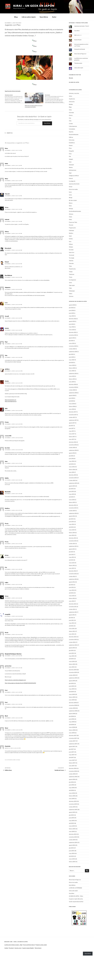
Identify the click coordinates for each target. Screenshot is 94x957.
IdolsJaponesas (72, 170)
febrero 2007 (72, 763)
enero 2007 (72, 765)
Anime (70, 96)
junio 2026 (71, 310)
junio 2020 (71, 357)
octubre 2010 (72, 642)
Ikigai (70, 173)
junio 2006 (71, 784)
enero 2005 (72, 831)
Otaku (70, 219)
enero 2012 (71, 601)
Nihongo (71, 208)
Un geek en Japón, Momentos (76, 898)
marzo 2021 (72, 343)
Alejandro (7, 287)
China (70, 109)
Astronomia (71, 101)
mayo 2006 (72, 787)
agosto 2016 (72, 453)
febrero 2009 (72, 697)
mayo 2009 (72, 689)
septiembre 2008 (73, 710)
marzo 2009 (72, 694)
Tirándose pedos (78, 63)
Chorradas (71, 112)
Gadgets (71, 159)
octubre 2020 (72, 348)
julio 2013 (71, 551)
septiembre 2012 (73, 579)
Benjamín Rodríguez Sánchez (13, 654)
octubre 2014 (72, 510)
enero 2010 (71, 667)
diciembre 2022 (72, 318)
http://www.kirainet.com (10, 399)
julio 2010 (71, 650)
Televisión (71, 263)
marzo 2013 (72, 562)
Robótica (10, 132)
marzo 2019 (72, 376)
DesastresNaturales (73, 134)
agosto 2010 (72, 647)
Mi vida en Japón (73, 200)
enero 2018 (71, 409)
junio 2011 (71, 620)
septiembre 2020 (73, 351)
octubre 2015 (72, 480)
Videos (70, 293)
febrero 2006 (72, 795)
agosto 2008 (72, 713)
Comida (71, 123)
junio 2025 (71, 313)
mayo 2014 (71, 524)
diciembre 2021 (72, 332)
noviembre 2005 (73, 804)
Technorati (71, 255)
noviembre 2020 (73, 346)
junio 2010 (71, 653)
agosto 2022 (72, 321)
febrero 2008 (72, 730)
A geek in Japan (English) (28, 948)
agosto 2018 (72, 395)
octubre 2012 (72, 576)
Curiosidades (72, 129)
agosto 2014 (72, 516)
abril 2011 (71, 625)
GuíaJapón (71, 164)
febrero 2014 (72, 532)
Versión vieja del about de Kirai (76, 901)
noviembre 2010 (73, 639)
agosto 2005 (72, 812)
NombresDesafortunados (75, 211)
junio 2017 (71, 428)
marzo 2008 (72, 727)
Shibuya (71, 244)
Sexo (70, 241)
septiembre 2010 (73, 645)
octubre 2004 (72, 839)
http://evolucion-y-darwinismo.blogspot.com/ (15, 680)
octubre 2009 (72, 675)
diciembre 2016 (72, 442)
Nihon (70, 205)
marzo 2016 (72, 466)
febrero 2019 (72, 379)
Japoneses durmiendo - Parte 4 (81, 26)
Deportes (71, 131)
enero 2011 (71, 634)
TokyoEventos (72, 268)
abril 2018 (71, 401)
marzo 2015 (72, 499)
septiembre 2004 (73, 842)
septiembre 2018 (73, 392)
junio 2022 (71, 324)
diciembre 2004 (73, 834)
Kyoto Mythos (72, 885)
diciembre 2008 (73, 702)
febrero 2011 (72, 631)
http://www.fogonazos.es (10, 401)
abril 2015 (71, 496)
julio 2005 (71, 815)
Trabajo (70, 271)
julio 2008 (71, 716)
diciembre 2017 (72, 411)
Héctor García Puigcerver (80, 53)
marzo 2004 (72, 859)
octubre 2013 (72, 543)
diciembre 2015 (72, 475)
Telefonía (71, 260)
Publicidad (71, 230)
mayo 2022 (71, 326)
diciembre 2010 (72, 636)
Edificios (71, 137)
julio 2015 (71, 488)
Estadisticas (72, 142)
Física (70, 148)
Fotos (70, 153)
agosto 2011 (72, 614)
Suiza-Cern (71, 252)
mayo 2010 (71, 656)
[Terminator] (55, 98)
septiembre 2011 (73, 612)
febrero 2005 (72, 828)
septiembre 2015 (73, 483)
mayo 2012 (71, 590)
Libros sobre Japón (29, 17)
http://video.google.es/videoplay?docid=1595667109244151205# (20, 683)
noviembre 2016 (73, 444)
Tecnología (71, 258)
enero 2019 (71, 381)
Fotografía (71, 151)
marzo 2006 (72, 793)
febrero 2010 (72, 664)
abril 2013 (71, 560)
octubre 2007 (72, 741)
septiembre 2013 (73, 546)
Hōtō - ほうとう (78, 35)
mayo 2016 (71, 461)
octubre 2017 (72, 417)
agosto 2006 (72, 779)
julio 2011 (71, 617)
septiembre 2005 (73, 809)
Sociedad (71, 249)
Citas (70, 120)
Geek (70, 162)
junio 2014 (71, 521)
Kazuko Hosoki (77, 39)
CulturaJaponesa (73, 126)
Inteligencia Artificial (74, 175)
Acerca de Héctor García (29, 944)
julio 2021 (71, 340)
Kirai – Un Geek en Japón (33, 5)
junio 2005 (71, 817)
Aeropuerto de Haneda (79, 49)
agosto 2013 (72, 549)
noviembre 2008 (73, 705)
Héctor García (38, 948)
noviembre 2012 (73, 573)
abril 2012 (71, 593)
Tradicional (71, 274)
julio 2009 (71, 683)
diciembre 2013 (72, 538)
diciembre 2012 (72, 571)
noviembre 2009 (73, 672)
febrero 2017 (72, 436)
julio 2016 (71, 455)
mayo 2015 (71, 494)
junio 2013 (71, 554)
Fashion (71, 145)
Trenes (70, 277)
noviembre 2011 (73, 606)
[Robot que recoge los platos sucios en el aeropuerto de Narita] (34, 98)
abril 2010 (71, 658)
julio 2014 (71, 518)
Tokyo (70, 266)
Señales (71, 238)
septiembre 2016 (73, 450)
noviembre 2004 (73, 837)
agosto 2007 (72, 746)
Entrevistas (71, 140)
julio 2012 (71, 584)
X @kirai (6, 948)
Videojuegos (72, 290)
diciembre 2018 (72, 384)
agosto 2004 (72, 845)
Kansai (70, 186)
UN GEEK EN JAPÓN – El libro (76, 896)
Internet (71, 178)
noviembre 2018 (73, 387)
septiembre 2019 (73, 373)
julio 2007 (71, 749)
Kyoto (70, 192)
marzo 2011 (72, 628)
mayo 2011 (71, 623)
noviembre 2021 (73, 335)
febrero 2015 (72, 502)
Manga (70, 197)
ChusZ (7, 262)
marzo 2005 (72, 826)
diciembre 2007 (73, 735)
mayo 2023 (71, 316)
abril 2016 (71, 464)
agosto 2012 (72, 582)
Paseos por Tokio (73, 222)
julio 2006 (71, 782)
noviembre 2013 (73, 540)
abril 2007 (71, 757)
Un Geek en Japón (74, 82)
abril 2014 (71, 527)
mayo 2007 (71, 754)
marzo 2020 (72, 365)
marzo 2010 (72, 661)
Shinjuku (71, 247)
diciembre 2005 (73, 801)
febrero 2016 (72, 469)
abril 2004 (71, 856)
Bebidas (71, 104)
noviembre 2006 (73, 771)
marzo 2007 (72, 760)
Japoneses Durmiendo (74, 183)
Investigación (72, 181)
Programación (72, 227)
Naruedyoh (8, 248)
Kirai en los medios (73, 189)
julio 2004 (71, 848)
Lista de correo (17, 948)
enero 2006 (72, 798)
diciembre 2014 (72, 505)
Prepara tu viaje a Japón (41, 944)
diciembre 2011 (72, 604)
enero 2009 (72, 699)
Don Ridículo (8, 275)
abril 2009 (71, 691)
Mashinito (8, 491)
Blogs (70, 107)
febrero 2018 (72, 406)
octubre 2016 (72, 447)
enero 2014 (71, 535)
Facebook (11, 948)
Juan (6, 461)
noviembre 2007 (73, 738)
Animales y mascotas (74, 93)
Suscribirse (44, 17)
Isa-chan (7, 448)
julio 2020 (71, 354)
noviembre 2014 (73, 507)
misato (7, 328)
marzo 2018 (72, 403)
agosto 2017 (72, 422)
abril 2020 (71, 362)
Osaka (70, 216)
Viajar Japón (72, 285)
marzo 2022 (72, 329)
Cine (70, 118)
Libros (70, 194)
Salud (70, 236)
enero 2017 (71, 439)
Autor (54, 17)
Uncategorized (72, 279)
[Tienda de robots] (15, 98)
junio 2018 (71, 398)
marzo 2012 (72, 595)
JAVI (6, 408)
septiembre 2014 (73, 513)
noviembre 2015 (73, 477)
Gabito (7, 478)
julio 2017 (71, 425)
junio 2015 (71, 491)
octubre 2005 (72, 806)
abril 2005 (71, 823)
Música (70, 203)
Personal (71, 225)
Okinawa (71, 214)
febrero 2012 (72, 598)
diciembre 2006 (73, 768)
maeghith (7, 614)
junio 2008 (71, 719)
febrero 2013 (72, 565)
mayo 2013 (71, 557)
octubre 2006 (72, 774)
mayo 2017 (71, 431)
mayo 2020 (71, 359)
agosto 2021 (72, 337)
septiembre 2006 (73, 776)
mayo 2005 (72, 820)
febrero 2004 (72, 861)
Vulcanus (71, 296)
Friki (70, 156)
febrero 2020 (72, 368)
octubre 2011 (72, 609)
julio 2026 (71, 307)
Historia (71, 167)
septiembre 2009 (73, 678)
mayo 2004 (72, 853)
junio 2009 (71, 686)
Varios (70, 282)
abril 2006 (71, 790)
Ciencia (70, 115)
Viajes (70, 288)
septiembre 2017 (73, 420)
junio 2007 (71, 752)
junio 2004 (71, 850)
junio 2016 (71, 458)
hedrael (7, 219)
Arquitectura (72, 98)
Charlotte (7, 746)
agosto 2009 (72, 680)
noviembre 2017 (73, 414)
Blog (16, 17)
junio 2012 (71, 587)
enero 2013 (71, 568)
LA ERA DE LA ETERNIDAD (75, 887)
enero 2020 (72, 370)
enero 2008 (72, 732)
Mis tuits (71, 77)
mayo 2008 (72, 721)
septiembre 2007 (73, 743)
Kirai (19, 22)
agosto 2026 (72, 305)
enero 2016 (71, 472)
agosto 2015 (72, 486)
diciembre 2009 (73, 669)
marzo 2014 (72, 529)
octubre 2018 (72, 390)
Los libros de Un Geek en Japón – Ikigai (13, 944)
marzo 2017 (72, 433)
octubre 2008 (72, 708)
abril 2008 (71, 724)
